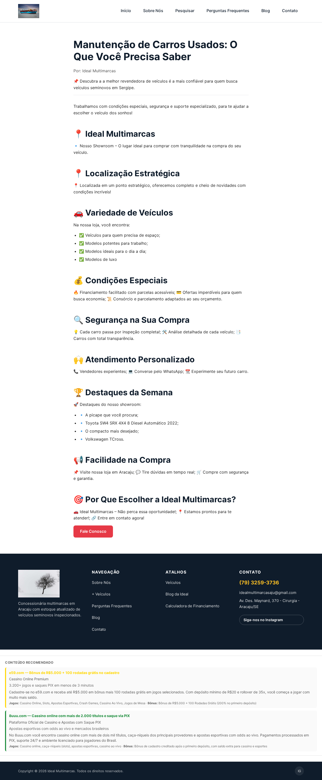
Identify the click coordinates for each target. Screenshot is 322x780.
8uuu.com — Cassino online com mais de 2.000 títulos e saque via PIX (69, 716)
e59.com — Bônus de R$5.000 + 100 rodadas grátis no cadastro (64, 672)
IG (299, 771)
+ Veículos (101, 594)
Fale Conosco (93, 531)
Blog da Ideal (177, 594)
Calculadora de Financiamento (192, 606)
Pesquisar (184, 10)
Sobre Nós (153, 10)
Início (126, 10)
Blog (265, 10)
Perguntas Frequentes (228, 10)
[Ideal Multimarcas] (50, 583)
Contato (290, 10)
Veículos (173, 582)
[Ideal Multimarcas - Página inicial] (28, 11)
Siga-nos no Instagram (263, 620)
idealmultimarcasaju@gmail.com (267, 592)
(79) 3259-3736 (259, 583)
